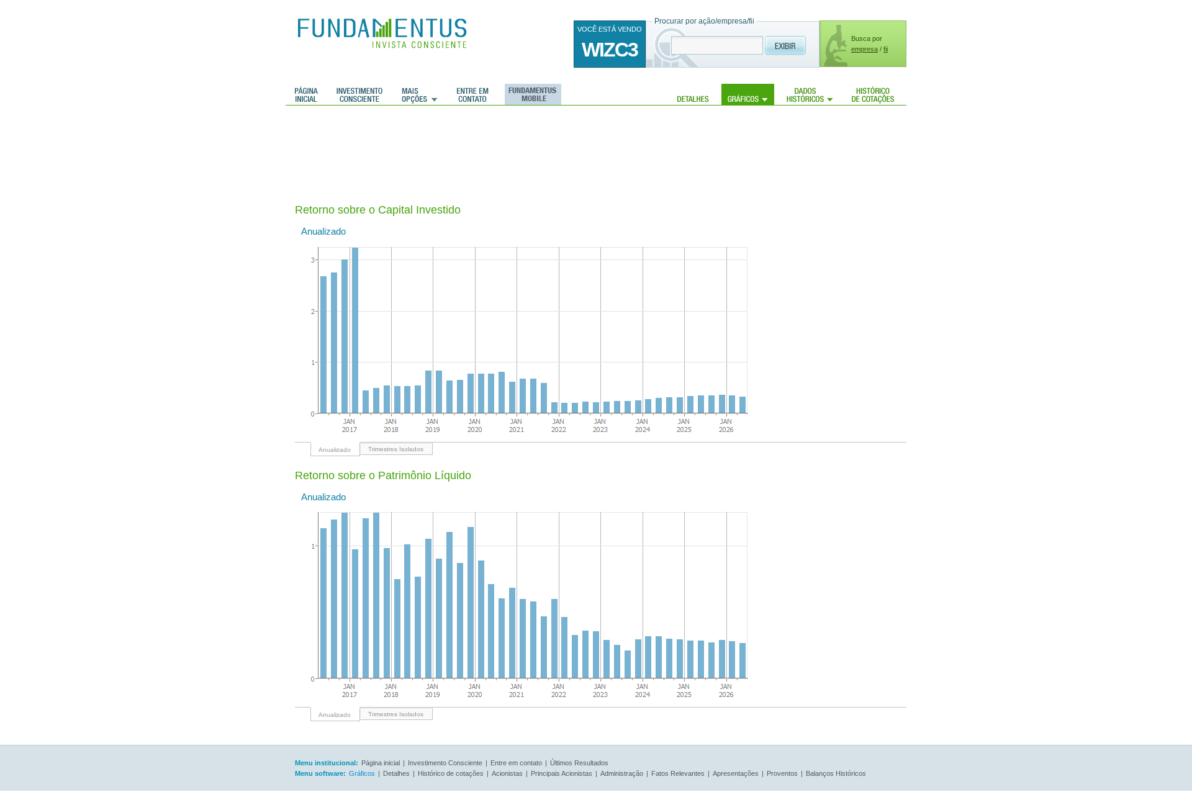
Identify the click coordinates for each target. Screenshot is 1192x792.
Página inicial (306, 94)
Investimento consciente (359, 94)
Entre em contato (473, 94)
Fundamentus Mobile (531, 94)
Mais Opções (420, 94)
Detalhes (693, 94)
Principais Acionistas (561, 773)
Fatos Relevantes (678, 773)
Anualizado (334, 449)
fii (885, 49)
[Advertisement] (521, 146)
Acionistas (507, 773)
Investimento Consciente (445, 763)
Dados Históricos (809, 94)
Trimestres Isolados (395, 449)
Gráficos (747, 94)
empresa (864, 49)
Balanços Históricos (836, 773)
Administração (621, 773)
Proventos (782, 773)
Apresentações (736, 773)
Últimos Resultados (579, 763)
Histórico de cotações (873, 94)
